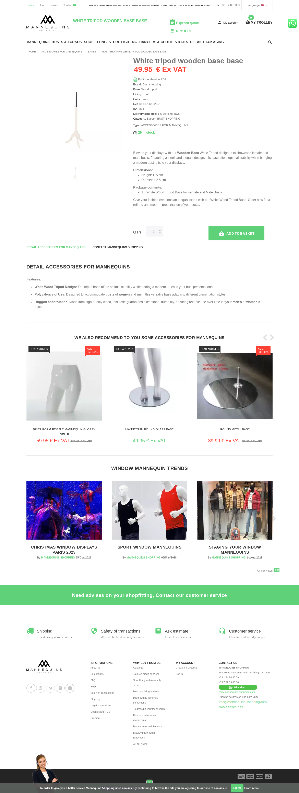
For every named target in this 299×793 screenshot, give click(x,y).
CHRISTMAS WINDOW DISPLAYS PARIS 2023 (64, 549)
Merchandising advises (146, 691)
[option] (75, 169)
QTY (137, 232)
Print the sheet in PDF (151, 79)
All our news (265, 570)
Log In (179, 674)
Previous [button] (264, 337)
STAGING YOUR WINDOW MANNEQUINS (235, 549)
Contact (68, 5)
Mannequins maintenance (147, 726)
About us (95, 667)
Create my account (186, 667)
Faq (42, 5)
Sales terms (97, 674)
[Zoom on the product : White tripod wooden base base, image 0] (75, 169)
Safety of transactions (102, 693)
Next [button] (271, 337)
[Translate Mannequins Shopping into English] (262, 5)
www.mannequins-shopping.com (237, 692)
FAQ (93, 680)
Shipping (95, 699)
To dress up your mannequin (149, 709)
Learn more (251, 787)
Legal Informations (101, 705)
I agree (237, 787)
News (54, 5)
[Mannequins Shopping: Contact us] (243, 701)
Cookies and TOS (100, 711)
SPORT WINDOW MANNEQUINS (149, 547)
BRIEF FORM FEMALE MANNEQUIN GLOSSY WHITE (64, 431)
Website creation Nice (231, 706)
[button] (238, 687)
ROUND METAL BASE (235, 429)
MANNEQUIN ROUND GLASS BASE (149, 429)
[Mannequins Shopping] (47, 23)
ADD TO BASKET (240, 233)
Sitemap (95, 718)
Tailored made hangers (146, 674)
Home (30, 5)
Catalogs (138, 667)
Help (93, 686)
